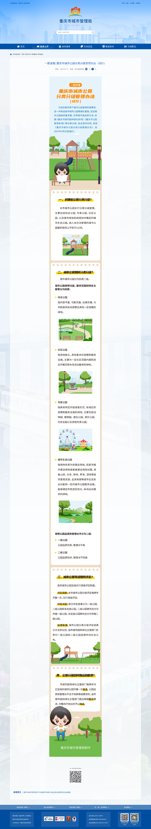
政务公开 (28, 54)
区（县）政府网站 (101, 807)
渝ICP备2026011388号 (96, 816)
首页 (23, 54)
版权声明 (21, 816)
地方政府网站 (48, 807)
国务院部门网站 (22, 807)
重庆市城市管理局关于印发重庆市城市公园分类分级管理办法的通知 (47, 792)
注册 (127, 3)
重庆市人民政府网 (24, 3)
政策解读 (34, 54)
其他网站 (127, 807)
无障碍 (138, 3)
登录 (123, 3)
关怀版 (132, 3)
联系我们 (28, 816)
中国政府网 (13, 3)
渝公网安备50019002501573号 (98, 823)
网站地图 (15, 816)
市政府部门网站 (74, 807)
